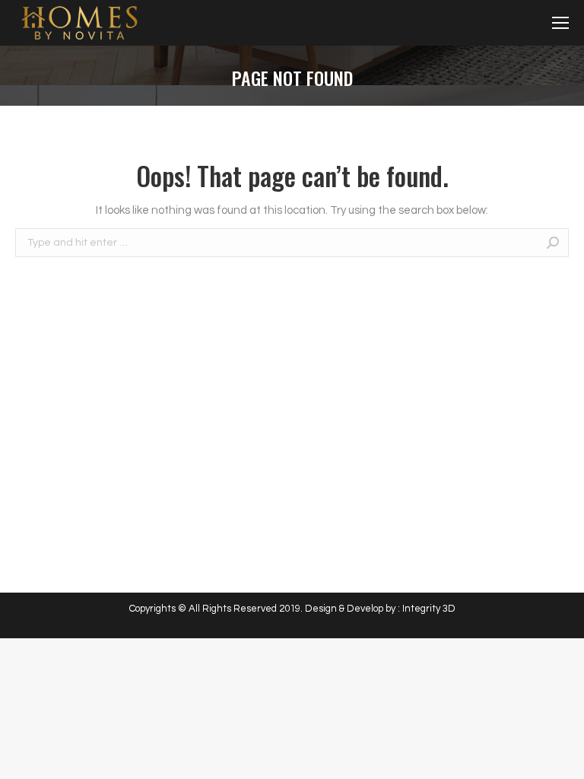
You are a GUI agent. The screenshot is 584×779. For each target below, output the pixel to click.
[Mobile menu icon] (560, 22)
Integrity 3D (428, 608)
